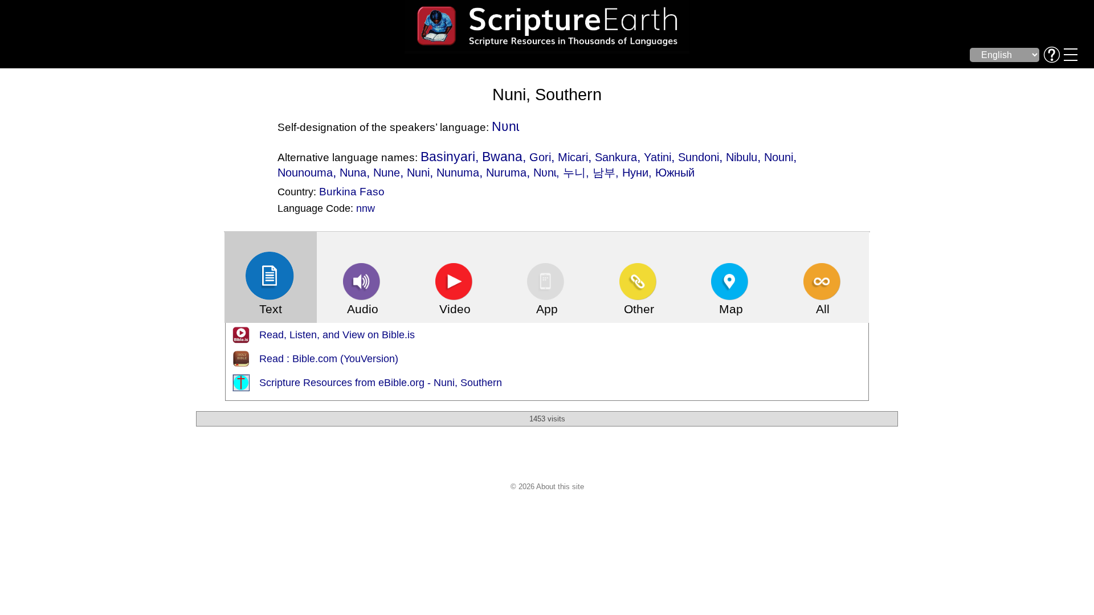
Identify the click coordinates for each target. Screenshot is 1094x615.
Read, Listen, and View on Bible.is (337, 335)
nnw (365, 208)
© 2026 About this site (547, 486)
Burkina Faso (352, 191)
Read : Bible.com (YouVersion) (328, 358)
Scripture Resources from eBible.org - (346, 382)
